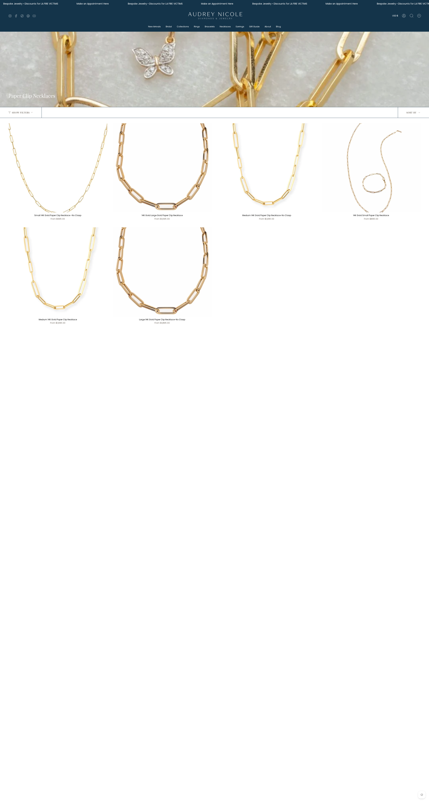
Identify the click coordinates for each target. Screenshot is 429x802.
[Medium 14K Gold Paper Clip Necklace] (57, 271)
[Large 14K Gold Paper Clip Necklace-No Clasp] (162, 271)
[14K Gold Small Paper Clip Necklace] (371, 167)
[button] (154, 27)
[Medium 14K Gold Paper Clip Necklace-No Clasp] (266, 167)
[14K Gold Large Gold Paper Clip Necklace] (162, 167)
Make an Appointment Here (93, 3)
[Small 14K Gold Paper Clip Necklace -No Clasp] (57, 167)
